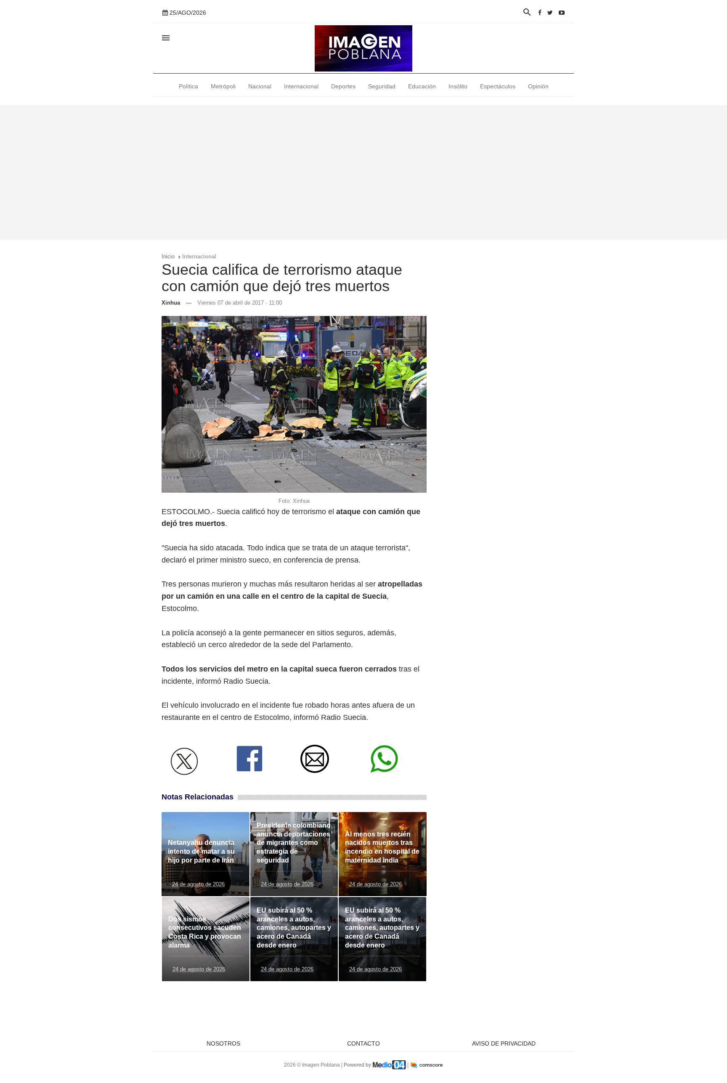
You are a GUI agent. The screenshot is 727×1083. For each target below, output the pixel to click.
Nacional (259, 86)
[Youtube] (562, 12)
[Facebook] (539, 12)
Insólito (457, 86)
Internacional (301, 86)
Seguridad (381, 86)
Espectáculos (497, 86)
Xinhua (171, 303)
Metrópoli (223, 86)
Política (188, 86)
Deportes (343, 86)
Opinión (538, 86)
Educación (422, 86)
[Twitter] (550, 12)
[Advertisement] (363, 172)
